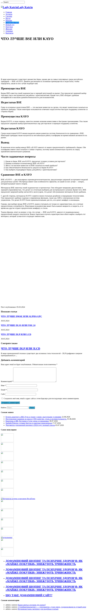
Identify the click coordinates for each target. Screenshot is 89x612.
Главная (9, 12)
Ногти (8, 18)
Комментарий (7, 381)
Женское (9, 29)
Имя (3, 385)
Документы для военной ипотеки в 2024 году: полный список (30, 425)
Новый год (10, 25)
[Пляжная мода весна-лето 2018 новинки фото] (7, 535)
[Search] (2, 2)
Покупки (9, 27)
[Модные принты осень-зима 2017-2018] (7, 517)
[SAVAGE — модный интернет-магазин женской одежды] (7, 526)
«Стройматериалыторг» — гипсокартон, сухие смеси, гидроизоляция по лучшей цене (52, 607)
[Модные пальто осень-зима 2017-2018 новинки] (7, 441)
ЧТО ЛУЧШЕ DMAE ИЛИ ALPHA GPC (21, 316)
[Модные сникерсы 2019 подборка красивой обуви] (7, 478)
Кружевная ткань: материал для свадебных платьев (38, 609)
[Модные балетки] (7, 469)
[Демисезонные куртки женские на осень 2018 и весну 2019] (18, 499)
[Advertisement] (44, 59)
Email (4, 390)
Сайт (3, 394)
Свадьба (9, 16)
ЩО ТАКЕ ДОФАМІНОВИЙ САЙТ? (29, 595)
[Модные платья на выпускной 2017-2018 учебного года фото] (7, 497)
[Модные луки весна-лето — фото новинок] (7, 556)
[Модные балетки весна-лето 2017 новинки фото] (7, 547)
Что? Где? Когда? (12, 23)
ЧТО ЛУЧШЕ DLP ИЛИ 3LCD (20, 348)
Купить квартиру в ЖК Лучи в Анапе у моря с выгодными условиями (33, 417)
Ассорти (9, 14)
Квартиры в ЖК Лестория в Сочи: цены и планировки (27, 421)
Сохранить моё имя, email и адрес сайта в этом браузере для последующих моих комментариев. (41, 398)
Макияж (9, 20)
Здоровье (9, 31)
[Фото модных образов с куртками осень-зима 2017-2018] (7, 451)
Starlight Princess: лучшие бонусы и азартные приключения (29, 423)
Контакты (9, 33)
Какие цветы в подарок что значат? (32, 605)
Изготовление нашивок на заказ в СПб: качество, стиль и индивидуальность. (36, 419)
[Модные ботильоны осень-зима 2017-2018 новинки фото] (7, 460)
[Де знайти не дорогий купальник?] (6, 537)
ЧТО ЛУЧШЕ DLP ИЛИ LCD (16, 334)
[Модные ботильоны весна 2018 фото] (7, 487)
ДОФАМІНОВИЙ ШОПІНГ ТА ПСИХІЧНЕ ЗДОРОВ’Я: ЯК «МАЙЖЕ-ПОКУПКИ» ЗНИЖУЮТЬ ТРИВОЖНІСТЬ (44, 562)
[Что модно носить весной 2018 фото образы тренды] (7, 508)
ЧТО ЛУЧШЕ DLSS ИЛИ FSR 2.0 (18, 325)
